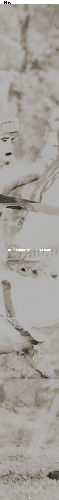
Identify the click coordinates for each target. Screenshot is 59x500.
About (54, 1)
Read (50, 1)
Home (47, 1)
